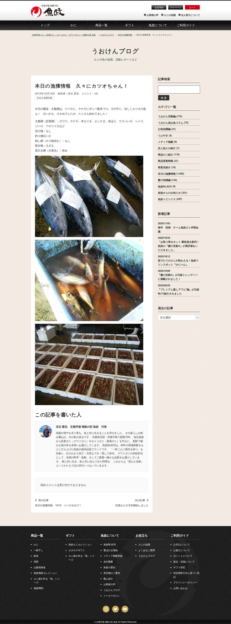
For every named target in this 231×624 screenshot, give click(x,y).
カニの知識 (170, 15)
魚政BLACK (165, 186)
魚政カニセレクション (80, 544)
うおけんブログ (115, 50)
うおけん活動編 (167, 116)
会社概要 (108, 561)
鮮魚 (36, 555)
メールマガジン (111, 595)
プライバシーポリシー (185, 582)
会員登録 (159, 7)
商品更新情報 (165, 161)
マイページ (175, 7)
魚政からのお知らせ (169, 193)
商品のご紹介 (165, 154)
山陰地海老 (39, 567)
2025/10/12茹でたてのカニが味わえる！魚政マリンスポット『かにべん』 (178, 260)
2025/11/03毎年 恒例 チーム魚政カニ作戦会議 (178, 227)
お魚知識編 (164, 129)
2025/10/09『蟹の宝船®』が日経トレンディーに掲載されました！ (178, 275)
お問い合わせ (180, 588)
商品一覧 (37, 535)
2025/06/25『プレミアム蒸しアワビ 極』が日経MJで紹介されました (178, 289)
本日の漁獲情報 (44, 97)
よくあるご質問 (146, 550)
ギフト (70, 535)
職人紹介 (108, 578)
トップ (45, 25)
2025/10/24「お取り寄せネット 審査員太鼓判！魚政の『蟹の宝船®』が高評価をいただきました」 (178, 244)
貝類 (36, 561)
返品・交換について (184, 561)
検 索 (164, 97)
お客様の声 (152, 15)
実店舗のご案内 (111, 573)
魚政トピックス (167, 199)
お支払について (181, 544)
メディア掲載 (165, 142)
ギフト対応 (179, 567)
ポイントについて (182, 555)
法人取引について (190, 15)
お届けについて (181, 550)
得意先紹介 (164, 167)
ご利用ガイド (186, 25)
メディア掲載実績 (112, 555)
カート (192, 7)
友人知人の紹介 (167, 148)
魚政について (158, 25)
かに (36, 544)
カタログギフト (76, 550)
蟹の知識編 (164, 180)
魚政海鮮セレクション (45, 573)
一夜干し (38, 550)
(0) (96, 93)
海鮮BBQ (38, 588)
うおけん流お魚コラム (170, 122)
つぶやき (163, 135)
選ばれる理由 (110, 550)
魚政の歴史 (109, 567)
